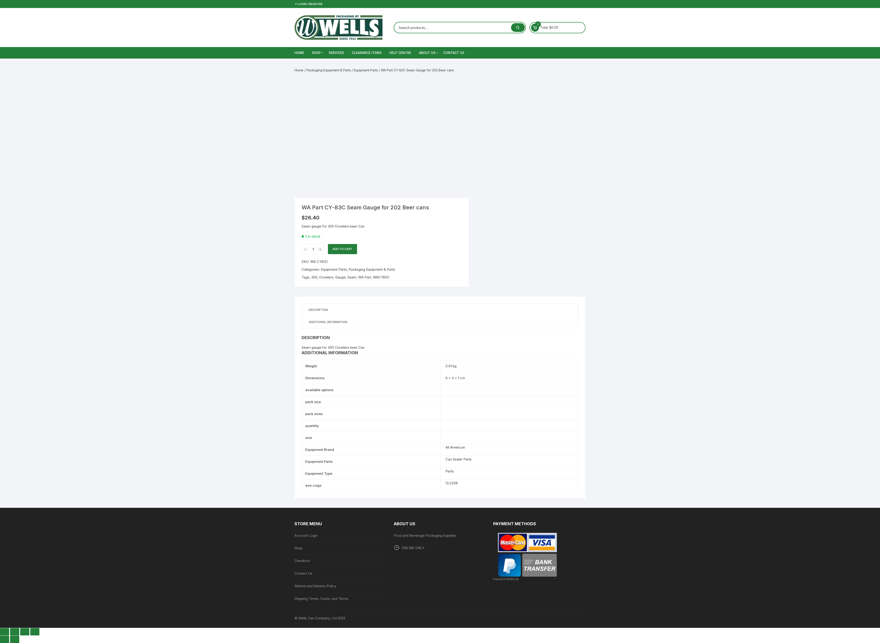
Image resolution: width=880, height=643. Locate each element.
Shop (316, 53)
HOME (299, 53)
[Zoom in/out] (4, 631)
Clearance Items (367, 53)
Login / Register (309, 4)
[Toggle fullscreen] (14, 631)
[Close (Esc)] (34, 631)
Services (336, 53)
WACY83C (381, 277)
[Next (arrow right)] (14, 639)
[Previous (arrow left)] (4, 639)
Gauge (340, 277)
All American (455, 447)
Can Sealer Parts (459, 459)
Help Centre (400, 53)
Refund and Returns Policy (315, 586)
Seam (351, 277)
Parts (450, 471)
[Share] (24, 631)
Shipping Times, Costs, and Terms (321, 598)
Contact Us (453, 53)
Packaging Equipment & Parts (328, 70)
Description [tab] (318, 310)
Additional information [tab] (328, 322)
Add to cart (342, 249)
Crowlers (326, 277)
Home (298, 70)
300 (314, 277)
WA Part (364, 277)
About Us (427, 53)
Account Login (305, 535)
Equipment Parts (366, 70)
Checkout (302, 561)
